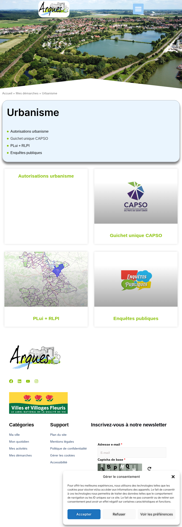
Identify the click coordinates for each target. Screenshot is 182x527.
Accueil (7, 93)
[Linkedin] (20, 381)
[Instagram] (36, 381)
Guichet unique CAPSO (29, 138)
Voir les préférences (156, 514)
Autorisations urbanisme (29, 131)
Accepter (83, 514)
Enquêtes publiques (26, 153)
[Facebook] (11, 381)
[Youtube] (28, 381)
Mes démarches (27, 93)
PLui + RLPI (20, 146)
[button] (173, 476)
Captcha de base (111, 459)
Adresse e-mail (110, 444)
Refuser (119, 514)
